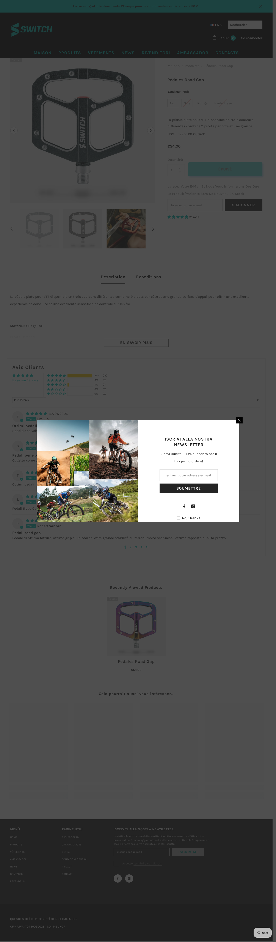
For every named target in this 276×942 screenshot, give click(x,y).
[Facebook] (184, 506)
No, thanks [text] (191, 518)
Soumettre (188, 488)
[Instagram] (193, 506)
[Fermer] (239, 420)
